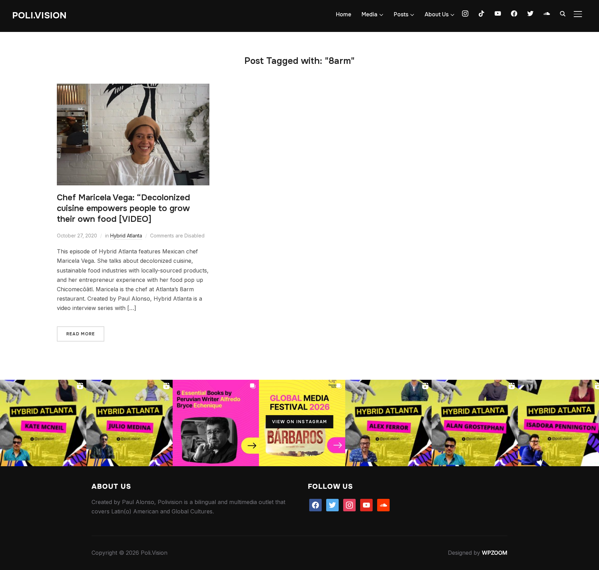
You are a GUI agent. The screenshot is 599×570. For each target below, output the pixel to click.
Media (369, 14)
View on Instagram (299, 422)
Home (343, 14)
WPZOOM (494, 552)
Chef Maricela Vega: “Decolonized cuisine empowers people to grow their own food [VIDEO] (123, 208)
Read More (80, 334)
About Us (437, 14)
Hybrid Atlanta (126, 235)
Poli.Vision (39, 15)
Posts (401, 14)
